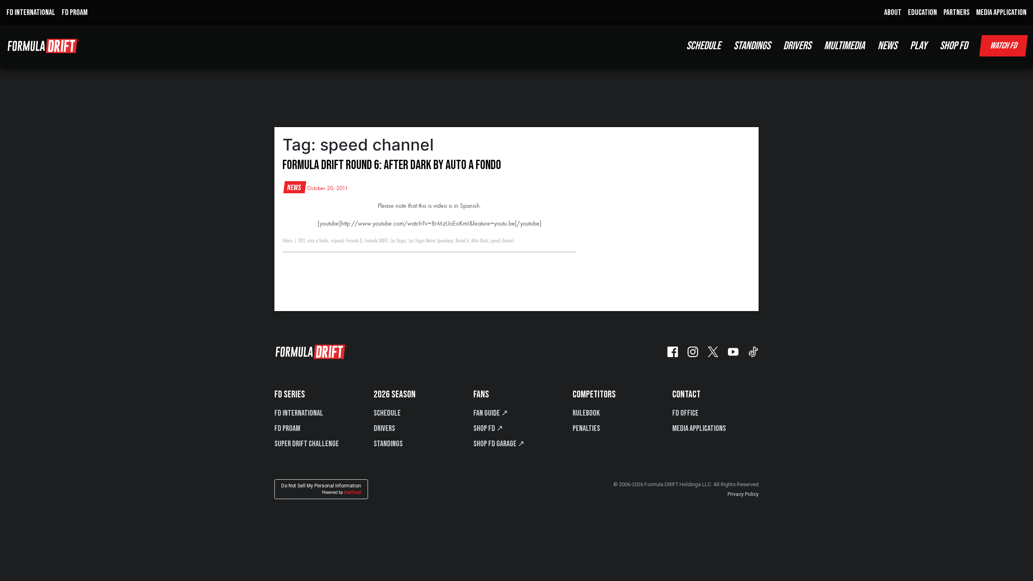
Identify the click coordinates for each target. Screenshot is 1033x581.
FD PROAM (75, 12)
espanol (337, 241)
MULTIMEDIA (844, 45)
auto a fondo (317, 241)
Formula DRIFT (376, 241)
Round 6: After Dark (472, 241)
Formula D (354, 241)
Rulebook (586, 413)
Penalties (586, 428)
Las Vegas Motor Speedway (431, 241)
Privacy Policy (743, 494)
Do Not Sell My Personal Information (321, 489)
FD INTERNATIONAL (30, 12)
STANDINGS (752, 45)
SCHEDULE (703, 45)
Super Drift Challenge (306, 444)
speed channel (502, 241)
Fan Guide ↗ (490, 413)
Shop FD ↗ (488, 428)
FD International (298, 413)
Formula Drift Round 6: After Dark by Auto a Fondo (391, 165)
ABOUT (892, 12)
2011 (301, 241)
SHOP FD (954, 45)
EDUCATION (922, 12)
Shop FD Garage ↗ (499, 444)
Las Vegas (398, 241)
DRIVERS (797, 45)
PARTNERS (956, 12)
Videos (287, 241)
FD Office (685, 413)
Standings (388, 444)
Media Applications (699, 428)
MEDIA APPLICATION (1001, 12)
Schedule (387, 413)
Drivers (384, 428)
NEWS (887, 45)
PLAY (918, 45)
